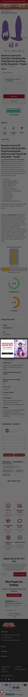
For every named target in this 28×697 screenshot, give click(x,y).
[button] (1, 691)
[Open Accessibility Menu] (1, 695)
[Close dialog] (26, 340)
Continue (7, 353)
